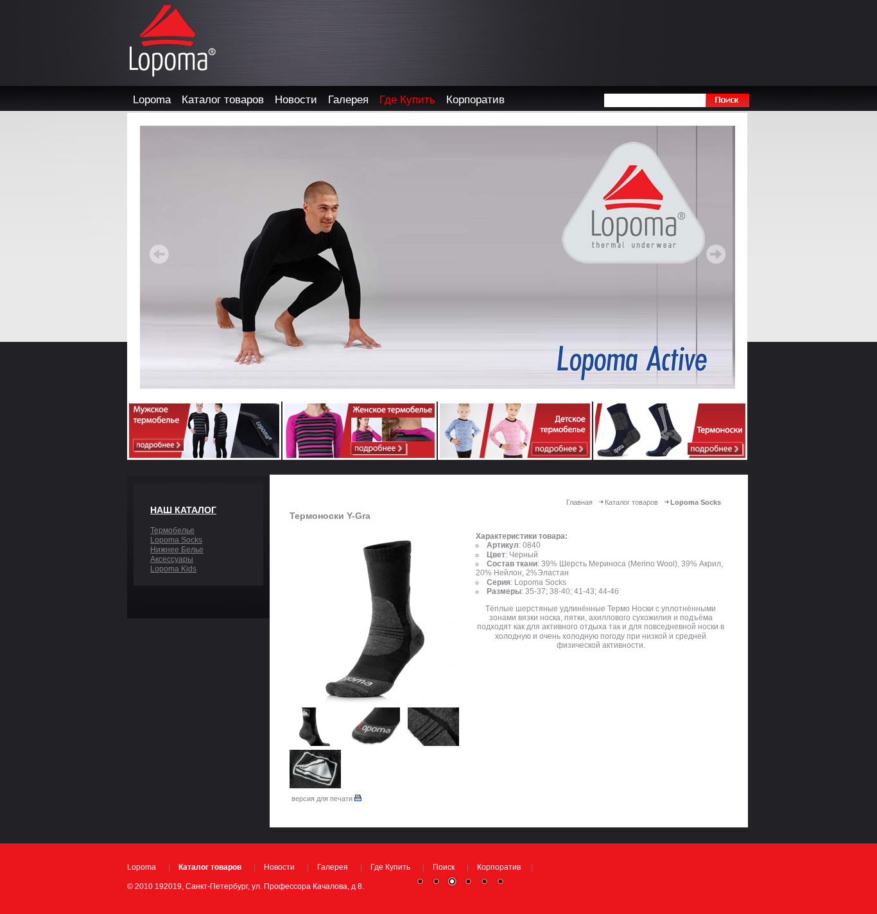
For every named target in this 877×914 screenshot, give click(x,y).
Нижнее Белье (177, 549)
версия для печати (322, 798)
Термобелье (172, 530)
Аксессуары (171, 559)
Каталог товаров (631, 502)
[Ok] (727, 100)
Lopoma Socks (176, 540)
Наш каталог (183, 510)
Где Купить (390, 867)
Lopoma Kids (173, 568)
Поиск (444, 867)
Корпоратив (499, 867)
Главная (579, 502)
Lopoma (141, 867)
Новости (279, 867)
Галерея (332, 867)
